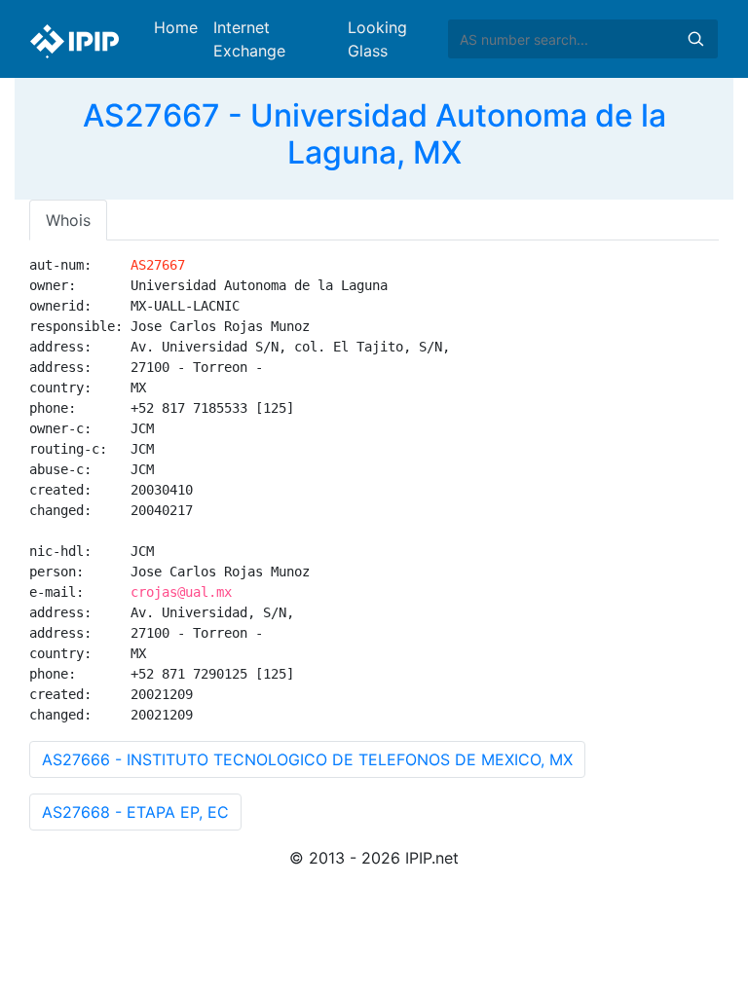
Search (695, 39)
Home (176, 27)
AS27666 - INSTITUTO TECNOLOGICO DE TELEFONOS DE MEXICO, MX (307, 759)
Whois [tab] (68, 220)
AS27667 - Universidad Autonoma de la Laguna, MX (374, 133)
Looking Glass (377, 39)
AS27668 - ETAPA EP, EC (135, 812)
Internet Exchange (249, 39)
